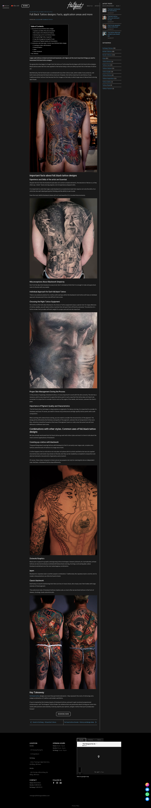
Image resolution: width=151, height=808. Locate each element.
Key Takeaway (35, 53)
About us (89, 6)
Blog (117, 6)
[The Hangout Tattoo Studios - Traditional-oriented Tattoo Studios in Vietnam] (75, 5)
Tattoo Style (106, 85)
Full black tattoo (35, 696)
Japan (34, 49)
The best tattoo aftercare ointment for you (113, 18)
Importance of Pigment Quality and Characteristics (45, 41)
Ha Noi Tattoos (107, 51)
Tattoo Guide (106, 72)
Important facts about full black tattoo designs (43, 29)
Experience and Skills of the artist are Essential (44, 31)
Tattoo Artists (107, 62)
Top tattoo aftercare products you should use (114, 34)
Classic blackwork (37, 51)
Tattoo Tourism (107, 89)
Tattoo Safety (107, 82)
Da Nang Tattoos (44, 11)
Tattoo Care (106, 65)
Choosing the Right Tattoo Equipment (42, 37)
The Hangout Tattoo (47, 19)
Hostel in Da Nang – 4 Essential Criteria (44, 722)
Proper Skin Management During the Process (44, 39)
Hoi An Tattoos (34, 11)
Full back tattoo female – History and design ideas (79, 722)
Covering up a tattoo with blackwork (42, 45)
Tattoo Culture (107, 68)
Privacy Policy (75, 806)
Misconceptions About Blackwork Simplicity (43, 33)
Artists (97, 6)
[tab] (81, 740)
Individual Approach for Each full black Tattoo (44, 35)
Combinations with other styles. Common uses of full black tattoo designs (49, 43)
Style (50, 11)
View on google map (83, 776)
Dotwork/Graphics (37, 47)
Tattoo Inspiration (108, 78)
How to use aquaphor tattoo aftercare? (114, 26)
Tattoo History (107, 75)
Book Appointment (108, 6)
